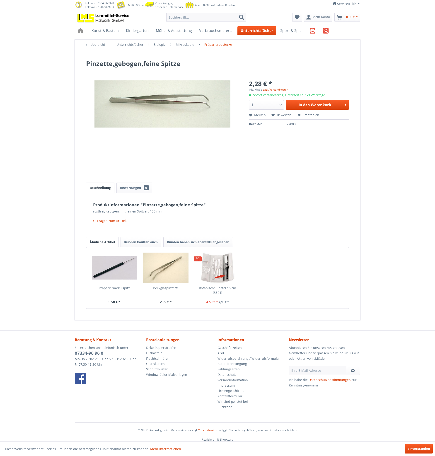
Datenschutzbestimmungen (330, 380)
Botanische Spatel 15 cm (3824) (217, 290)
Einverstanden (419, 448)
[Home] (81, 30)
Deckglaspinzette (166, 288)
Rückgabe (225, 407)
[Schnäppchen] (326, 30)
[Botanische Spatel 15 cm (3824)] (217, 268)
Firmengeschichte (231, 390)
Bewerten (284, 115)
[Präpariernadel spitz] (114, 268)
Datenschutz (227, 374)
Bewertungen (133, 188)
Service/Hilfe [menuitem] (346, 4)
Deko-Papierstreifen (161, 347)
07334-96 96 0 (89, 353)
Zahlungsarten (229, 369)
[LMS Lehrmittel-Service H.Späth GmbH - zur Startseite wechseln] (103, 18)
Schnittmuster (157, 369)
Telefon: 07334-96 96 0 (99, 3)
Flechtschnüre (157, 358)
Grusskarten (155, 364)
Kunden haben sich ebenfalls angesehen (198, 242)
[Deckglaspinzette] (166, 268)
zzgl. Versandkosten (275, 90)
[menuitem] (206, 17)
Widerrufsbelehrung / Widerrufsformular (249, 358)
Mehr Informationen (165, 449)
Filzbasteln (154, 353)
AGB (221, 353)
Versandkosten (207, 430)
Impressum (226, 385)
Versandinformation (233, 380)
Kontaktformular (230, 396)
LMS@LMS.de (135, 5)
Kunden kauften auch (141, 242)
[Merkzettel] (297, 17)
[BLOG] (313, 30)
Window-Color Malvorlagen (166, 374)
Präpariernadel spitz (114, 288)
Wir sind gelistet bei (233, 401)
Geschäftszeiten (230, 347)
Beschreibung (100, 188)
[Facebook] (109, 378)
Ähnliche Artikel (102, 242)
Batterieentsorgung (232, 364)
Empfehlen (310, 115)
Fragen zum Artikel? (111, 221)
